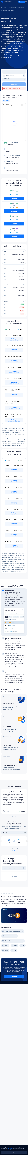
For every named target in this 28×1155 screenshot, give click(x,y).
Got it (14, 1152)
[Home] (6, 2)
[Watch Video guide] (14, 915)
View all (13, 850)
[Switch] (24, 75)
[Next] (15, 816)
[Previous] (12, 816)
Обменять (14, 976)
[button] (14, 612)
